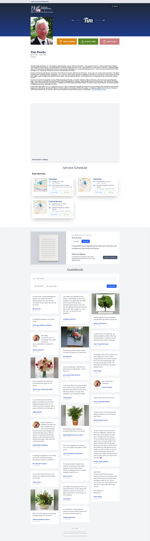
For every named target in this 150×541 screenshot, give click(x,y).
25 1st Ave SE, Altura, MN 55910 (106, 189)
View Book (76, 241)
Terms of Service (80, 533)
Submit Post (111, 286)
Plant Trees (66, 192)
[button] (40, 183)
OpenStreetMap (77, 536)
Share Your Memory (110, 257)
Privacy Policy (70, 533)
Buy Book (85, 241)
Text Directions (54, 192)
